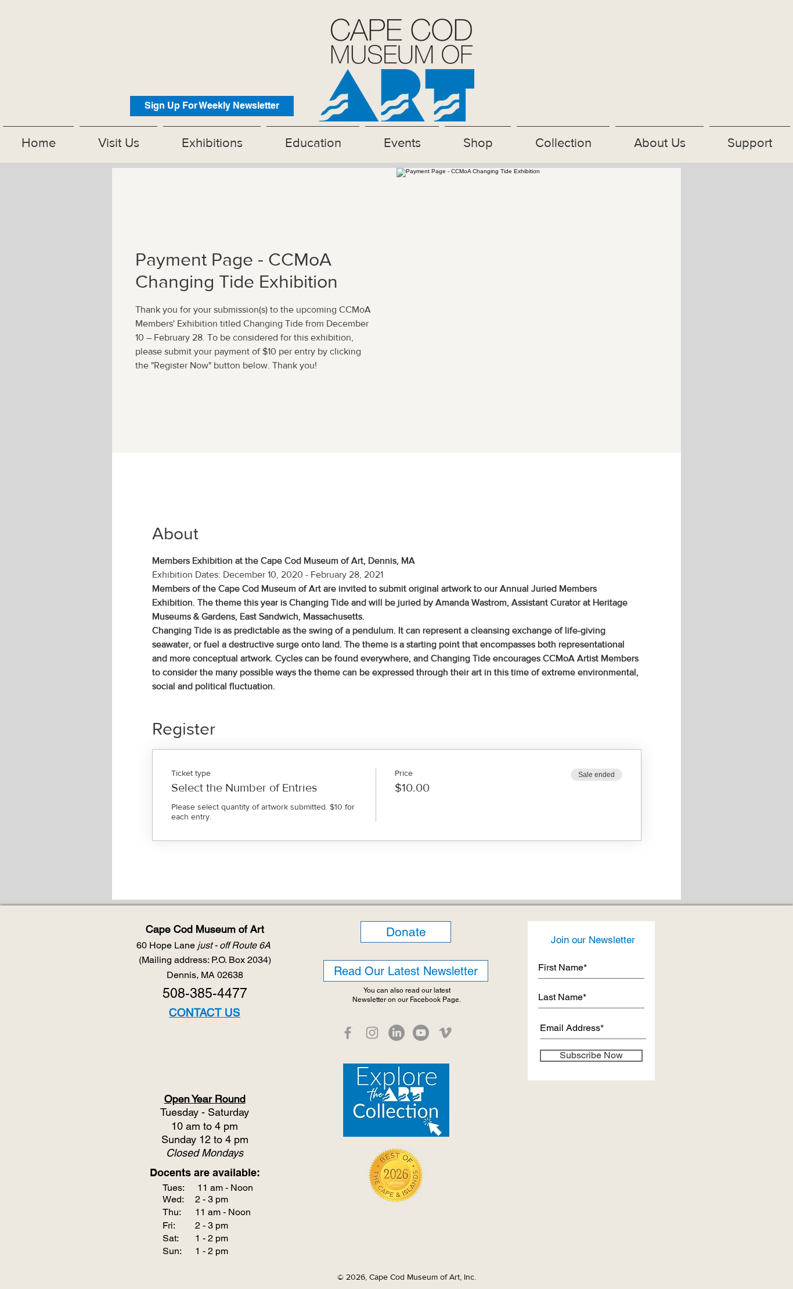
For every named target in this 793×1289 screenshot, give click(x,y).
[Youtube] (421, 1033)
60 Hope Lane (204, 945)
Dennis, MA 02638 (205, 974)
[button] (212, 137)
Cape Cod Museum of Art (205, 929)
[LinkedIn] (396, 1033)
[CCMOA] (348, 1033)
